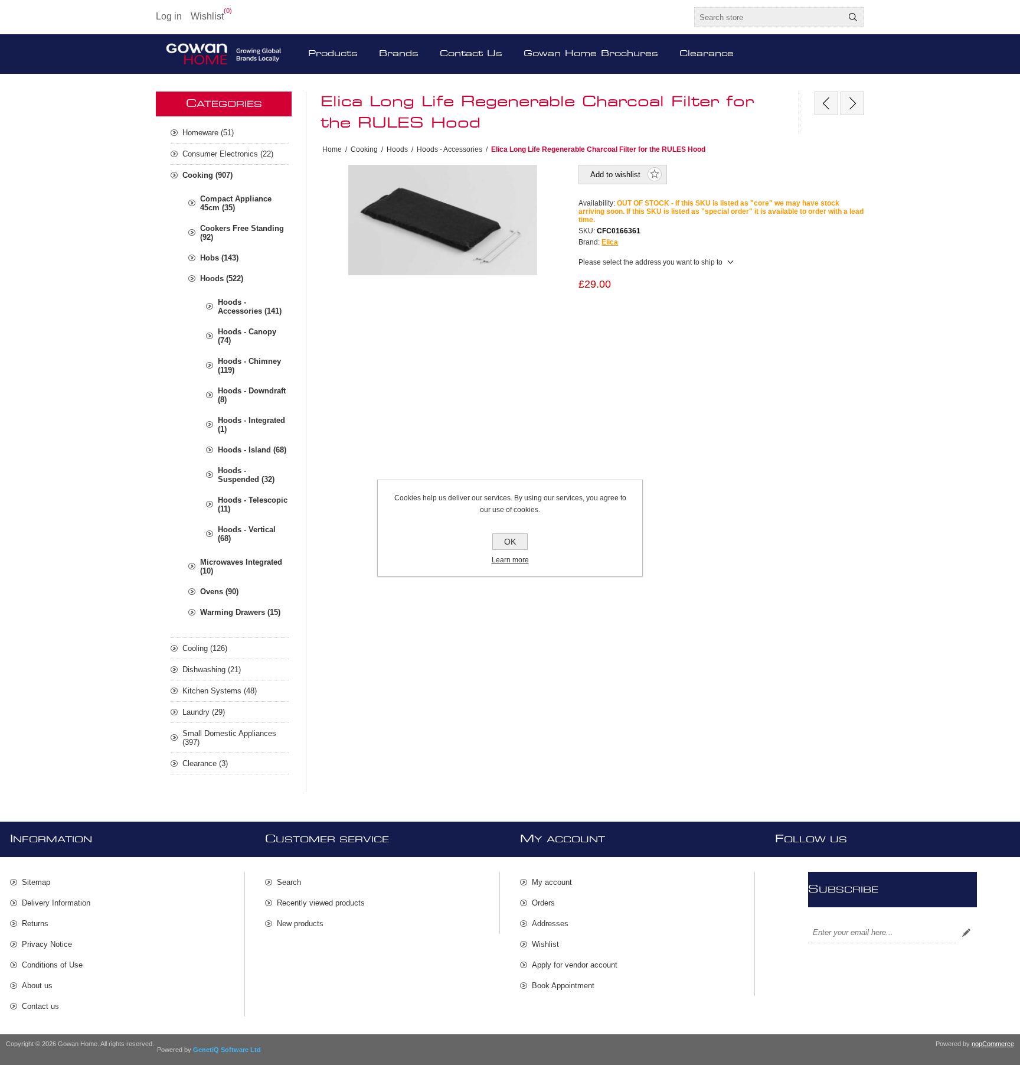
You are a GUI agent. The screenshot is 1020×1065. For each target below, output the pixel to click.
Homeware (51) (208, 132)
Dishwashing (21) (211, 669)
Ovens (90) (219, 591)
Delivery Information (56, 902)
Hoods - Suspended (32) (246, 475)
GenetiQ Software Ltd (227, 1049)
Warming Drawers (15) (240, 612)
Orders (543, 902)
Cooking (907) (207, 175)
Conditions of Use (52, 964)
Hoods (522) (221, 278)
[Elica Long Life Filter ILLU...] (826, 103)
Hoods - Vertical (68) (247, 534)
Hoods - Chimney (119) (249, 365)
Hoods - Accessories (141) (250, 306)
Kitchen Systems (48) (219, 690)
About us (37, 985)
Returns (35, 923)
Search (853, 17)
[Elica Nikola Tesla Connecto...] (852, 103)
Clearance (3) (205, 763)
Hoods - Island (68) (252, 449)
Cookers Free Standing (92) (242, 233)
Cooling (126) (204, 648)
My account (552, 882)
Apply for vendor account (574, 964)
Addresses (550, 923)
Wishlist (545, 944)
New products (300, 923)
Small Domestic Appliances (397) (229, 738)
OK (510, 541)
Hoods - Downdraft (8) (252, 395)
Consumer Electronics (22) (227, 153)
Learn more (510, 560)
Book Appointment (563, 985)
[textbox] (768, 17)
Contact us (40, 1006)
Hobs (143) (219, 257)
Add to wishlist (615, 174)
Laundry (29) (203, 712)
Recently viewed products (321, 902)
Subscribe (966, 932)
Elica (609, 242)
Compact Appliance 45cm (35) (236, 203)
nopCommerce (993, 1043)
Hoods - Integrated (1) (251, 425)
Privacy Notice (47, 944)
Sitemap (36, 882)
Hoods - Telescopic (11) (252, 504)
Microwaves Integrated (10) (241, 566)
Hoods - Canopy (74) (247, 336)
